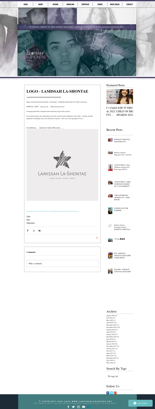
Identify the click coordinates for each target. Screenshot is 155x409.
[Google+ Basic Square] (115, 392)
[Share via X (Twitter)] (33, 230)
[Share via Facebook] (28, 230)
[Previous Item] (110, 97)
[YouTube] (83, 407)
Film (28, 219)
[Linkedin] (88, 407)
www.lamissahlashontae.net (92, 401)
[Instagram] (78, 407)
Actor (28, 216)
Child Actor (31, 223)
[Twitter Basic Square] (111, 392)
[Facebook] (68, 407)
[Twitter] (73, 407)
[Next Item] (129, 97)
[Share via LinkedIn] (39, 230)
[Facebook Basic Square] (107, 392)
